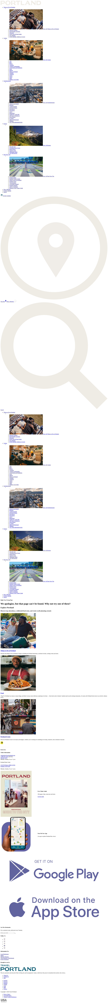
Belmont (11, 105)
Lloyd (10, 111)
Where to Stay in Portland (15, 180)
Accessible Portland (14, 184)
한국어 (5, 989)
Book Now (3, 749)
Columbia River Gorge (14, 148)
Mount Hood (12, 149)
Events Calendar (7, 190)
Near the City (12, 146)
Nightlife (11, 73)
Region (5, 123)
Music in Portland (13, 71)
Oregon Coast (12, 150)
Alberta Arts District (14, 104)
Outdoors (11, 74)
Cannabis (11, 65)
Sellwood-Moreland (14, 119)
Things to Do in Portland (9, 7)
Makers (11, 70)
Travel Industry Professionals (7, 958)
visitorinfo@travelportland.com (8, 755)
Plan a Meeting (7, 189)
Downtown (12, 109)
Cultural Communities (14, 66)
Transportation (12, 183)
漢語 (5, 987)
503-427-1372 (4, 758)
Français (5, 981)
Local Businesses (5, 954)
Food (10, 69)
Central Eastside (13, 106)
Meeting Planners (5, 956)
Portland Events (5, 737)
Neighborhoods (7, 81)
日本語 (5, 984)
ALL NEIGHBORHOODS (15, 122)
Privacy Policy (7, 994)
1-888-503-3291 (4, 756)
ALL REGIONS (13, 153)
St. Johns (11, 118)
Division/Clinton (13, 108)
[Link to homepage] (21, 4)
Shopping (11, 33)
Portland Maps (12, 177)
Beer (10, 62)
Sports (10, 75)
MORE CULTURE (14, 79)
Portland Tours (12, 181)
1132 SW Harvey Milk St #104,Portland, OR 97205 (8, 765)
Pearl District (12, 117)
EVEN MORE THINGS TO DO (17, 36)
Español (5, 980)
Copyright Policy (7, 995)
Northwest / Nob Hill (14, 114)
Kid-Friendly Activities (14, 31)
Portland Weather (13, 185)
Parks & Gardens (13, 30)
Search (5, 192)
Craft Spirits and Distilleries (15, 67)
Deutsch (5, 983)
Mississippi (12, 113)
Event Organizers (5, 959)
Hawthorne (12, 110)
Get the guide (41, 796)
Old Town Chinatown (14, 115)
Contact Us (6, 976)
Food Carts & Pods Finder (15, 34)
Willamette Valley (13, 152)
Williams (11, 121)
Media (2, 955)
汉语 (5, 986)
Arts (10, 61)
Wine (10, 78)
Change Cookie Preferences (10, 997)
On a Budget (12, 35)
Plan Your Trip (7, 154)
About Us (6, 975)
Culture (5, 38)
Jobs (5, 978)
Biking (11, 63)
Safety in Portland (13, 186)
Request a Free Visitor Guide (16, 188)
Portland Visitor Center (14, 179)
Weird (10, 77)
